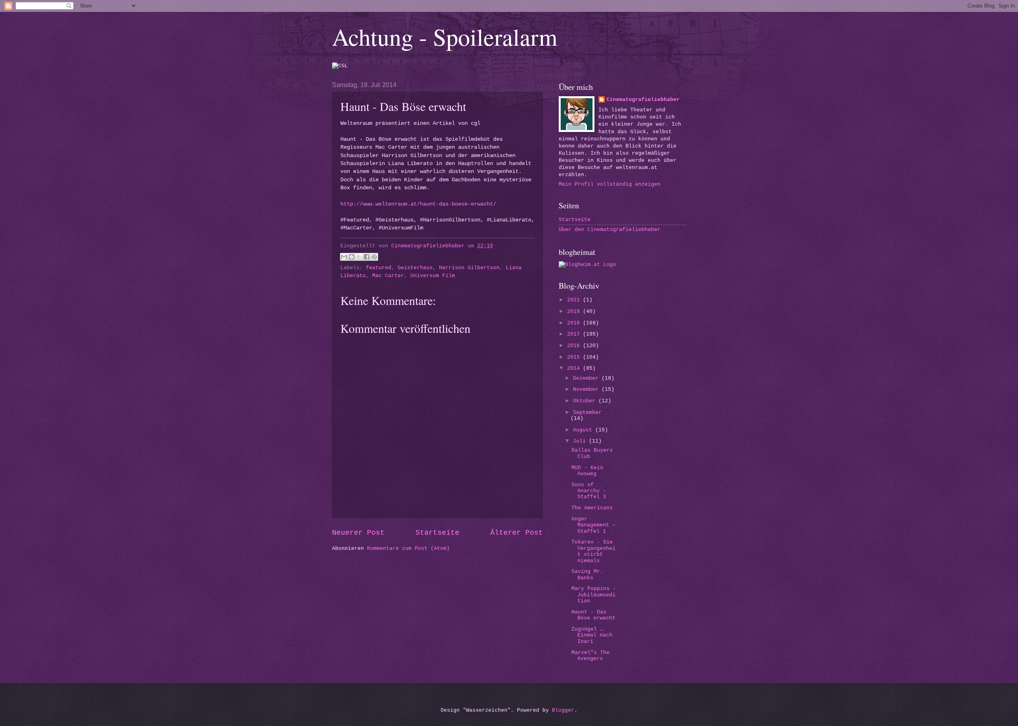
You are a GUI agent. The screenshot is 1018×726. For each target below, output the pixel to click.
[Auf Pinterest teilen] (374, 257)
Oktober (585, 401)
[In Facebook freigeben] (367, 257)
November (587, 389)
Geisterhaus (415, 268)
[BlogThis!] (352, 257)
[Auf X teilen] (359, 257)
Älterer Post (516, 533)
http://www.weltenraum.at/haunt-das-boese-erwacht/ (418, 204)
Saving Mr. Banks (587, 574)
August (584, 430)
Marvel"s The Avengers (590, 656)
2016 (575, 346)
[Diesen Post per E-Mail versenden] (344, 257)
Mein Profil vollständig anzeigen (610, 184)
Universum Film (432, 276)
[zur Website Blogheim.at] (587, 265)
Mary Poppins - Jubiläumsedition (593, 595)
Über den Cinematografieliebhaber (610, 230)
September (587, 412)
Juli (581, 441)
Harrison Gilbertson (469, 268)
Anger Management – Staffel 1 (593, 525)
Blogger (563, 710)
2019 (575, 311)
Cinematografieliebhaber (643, 100)
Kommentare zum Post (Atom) (408, 548)
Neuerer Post (358, 533)
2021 (575, 300)
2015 (575, 357)
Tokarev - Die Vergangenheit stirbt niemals (593, 551)
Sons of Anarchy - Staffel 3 (588, 491)
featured (378, 268)
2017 (575, 334)
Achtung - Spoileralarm (445, 36)
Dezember (587, 378)
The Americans (592, 508)
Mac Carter (388, 276)
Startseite (437, 533)
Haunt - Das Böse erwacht (593, 615)
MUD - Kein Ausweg (587, 471)
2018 (575, 323)
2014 (575, 368)
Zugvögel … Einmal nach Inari (591, 635)
